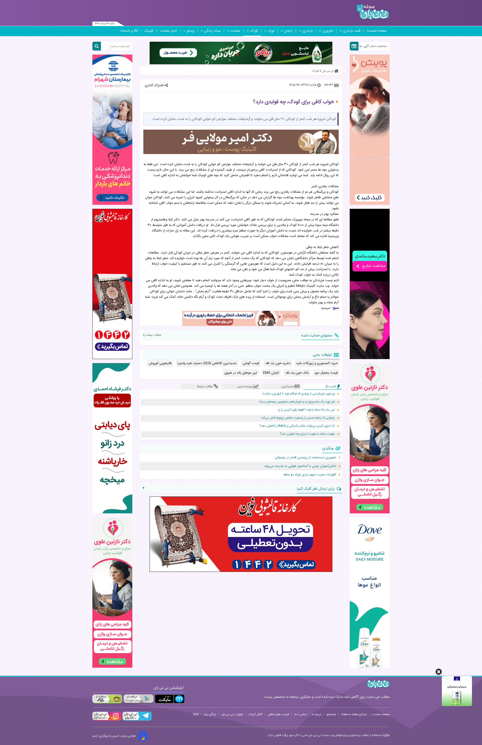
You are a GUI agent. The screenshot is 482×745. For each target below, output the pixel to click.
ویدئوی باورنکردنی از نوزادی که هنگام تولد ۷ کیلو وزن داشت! (298, 393)
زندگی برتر (210, 714)
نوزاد (271, 31)
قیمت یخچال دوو (326, 373)
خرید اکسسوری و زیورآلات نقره (317, 363)
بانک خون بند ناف (297, 373)
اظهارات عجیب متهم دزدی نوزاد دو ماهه (309, 474)
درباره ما (316, 714)
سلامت (235, 31)
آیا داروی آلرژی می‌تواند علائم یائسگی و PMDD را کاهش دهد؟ (297, 426)
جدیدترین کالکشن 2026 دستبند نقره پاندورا (206, 363)
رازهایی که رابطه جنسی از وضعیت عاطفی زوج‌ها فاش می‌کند (298, 418)
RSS (196, 714)
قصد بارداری (351, 31)
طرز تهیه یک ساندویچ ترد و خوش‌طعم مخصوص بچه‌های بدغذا (297, 402)
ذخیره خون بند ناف (277, 363)
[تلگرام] (137, 720)
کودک (254, 31)
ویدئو (190, 31)
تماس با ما (300, 714)
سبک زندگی (212, 31)
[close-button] (438, 671)
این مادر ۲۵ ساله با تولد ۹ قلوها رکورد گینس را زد (306, 410)
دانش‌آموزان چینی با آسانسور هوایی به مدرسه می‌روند (300, 466)
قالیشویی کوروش (160, 363)
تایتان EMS (271, 373)
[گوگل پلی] (138, 698)
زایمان (288, 31)
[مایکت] (170, 698)
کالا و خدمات (129, 31)
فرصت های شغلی (278, 714)
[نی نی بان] (373, 12)
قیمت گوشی (251, 363)
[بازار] (107, 698)
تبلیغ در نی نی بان (232, 714)
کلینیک (149, 31)
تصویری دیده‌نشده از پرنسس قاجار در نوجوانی (305, 457)
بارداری (308, 31)
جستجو (331, 714)
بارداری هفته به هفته (354, 714)
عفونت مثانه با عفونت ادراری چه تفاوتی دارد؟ (307, 434)
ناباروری (327, 31)
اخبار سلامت (168, 31)
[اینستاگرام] (107, 720)
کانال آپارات (255, 714)
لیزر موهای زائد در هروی (240, 373)
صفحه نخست (377, 31)
